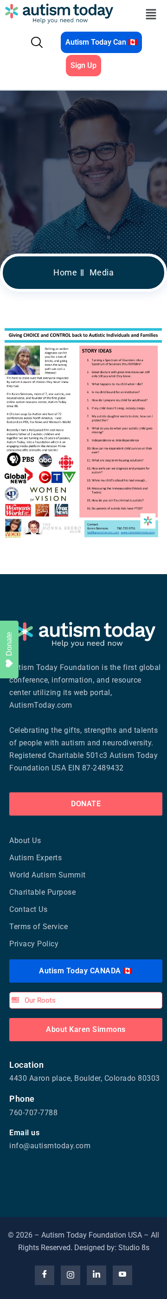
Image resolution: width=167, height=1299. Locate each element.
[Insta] (70, 1275)
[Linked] (96, 1275)
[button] (151, 14)
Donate (9, 644)
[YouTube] (122, 1275)
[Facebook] (44, 1275)
